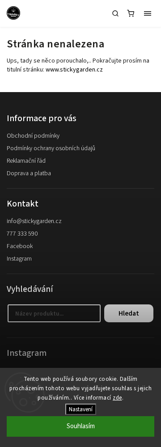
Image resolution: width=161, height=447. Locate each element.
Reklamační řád (26, 160)
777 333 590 (22, 233)
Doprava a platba (29, 173)
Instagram (19, 258)
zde (117, 398)
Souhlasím (81, 426)
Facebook (20, 246)
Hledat (129, 313)
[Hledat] (115, 13)
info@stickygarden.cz (34, 221)
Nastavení (81, 409)
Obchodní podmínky (33, 135)
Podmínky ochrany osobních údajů (51, 148)
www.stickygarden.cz (74, 69)
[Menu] (148, 13)
